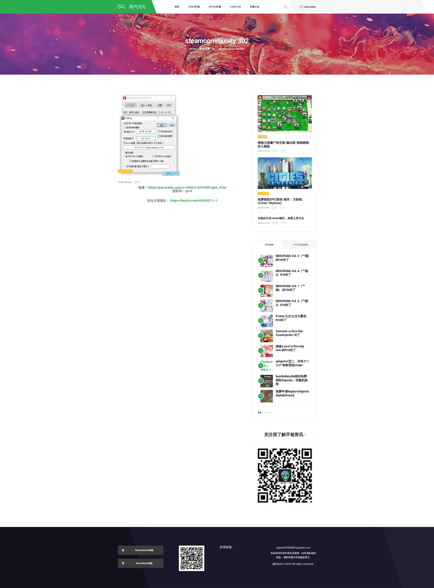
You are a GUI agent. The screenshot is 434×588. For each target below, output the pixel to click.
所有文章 (205, 48)
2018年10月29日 (125, 182)
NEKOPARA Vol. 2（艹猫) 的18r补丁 (292, 258)
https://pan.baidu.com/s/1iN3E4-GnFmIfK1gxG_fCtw (187, 187)
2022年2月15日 (264, 223)
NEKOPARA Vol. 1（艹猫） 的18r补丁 (290, 288)
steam (264, 194)
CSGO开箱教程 (125, 171)
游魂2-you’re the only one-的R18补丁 (290, 348)
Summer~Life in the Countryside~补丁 (289, 333)
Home (192, 48)
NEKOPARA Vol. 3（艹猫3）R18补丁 (292, 303)
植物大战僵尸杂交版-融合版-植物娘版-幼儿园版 (284, 144)
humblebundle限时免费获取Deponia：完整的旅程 (292, 380)
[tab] (269, 245)
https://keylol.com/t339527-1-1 (194, 201)
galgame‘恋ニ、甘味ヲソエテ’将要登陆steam (293, 363)
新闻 (263, 137)
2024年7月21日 (264, 151)
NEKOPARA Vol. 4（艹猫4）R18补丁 (292, 273)
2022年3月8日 (263, 208)
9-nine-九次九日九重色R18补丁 (291, 318)
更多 (260, 412)
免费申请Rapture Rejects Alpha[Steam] (292, 393)
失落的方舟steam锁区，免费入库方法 (281, 218)
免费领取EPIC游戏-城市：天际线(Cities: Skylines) (280, 201)
